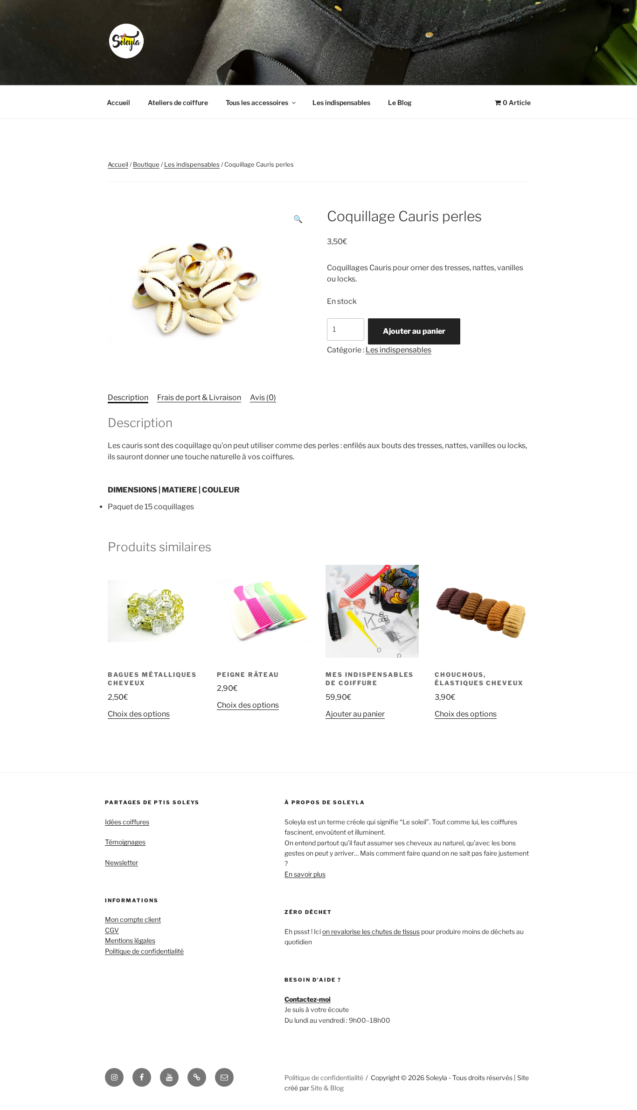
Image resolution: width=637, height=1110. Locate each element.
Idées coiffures (127, 822)
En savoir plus (304, 874)
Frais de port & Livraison (199, 397)
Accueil (118, 102)
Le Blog (400, 102)
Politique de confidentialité (144, 951)
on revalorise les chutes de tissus (371, 931)
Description (128, 397)
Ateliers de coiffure (178, 102)
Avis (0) (263, 397)
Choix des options (139, 714)
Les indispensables (341, 102)
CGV (112, 930)
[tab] (128, 397)
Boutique (146, 164)
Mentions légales (130, 940)
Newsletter (121, 862)
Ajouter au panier (414, 331)
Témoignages (125, 842)
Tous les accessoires (257, 102)
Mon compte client (133, 919)
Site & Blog (327, 1088)
